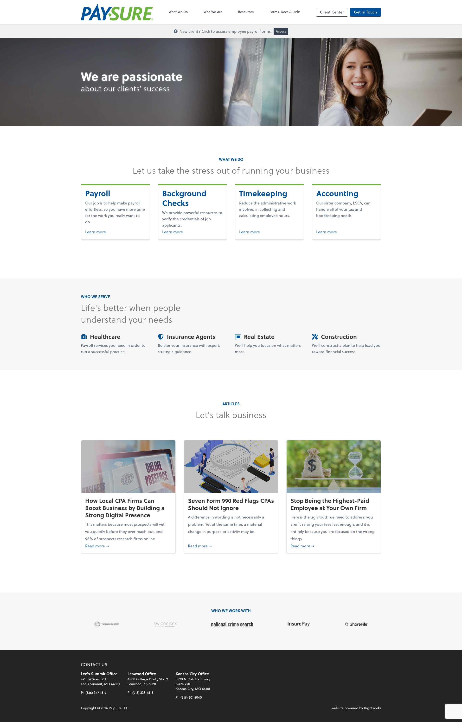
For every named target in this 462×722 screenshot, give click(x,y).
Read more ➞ (128, 546)
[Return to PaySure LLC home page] (117, 12)
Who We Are (213, 11)
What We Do (178, 11)
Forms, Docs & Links (285, 11)
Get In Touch (365, 12)
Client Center (332, 12)
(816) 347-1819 (96, 692)
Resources (246, 11)
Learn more (108, 232)
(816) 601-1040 (191, 697)
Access (281, 31)
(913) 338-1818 (142, 692)
